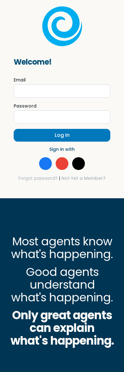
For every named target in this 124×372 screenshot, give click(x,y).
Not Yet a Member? (83, 178)
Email (20, 80)
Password (25, 106)
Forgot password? (38, 178)
